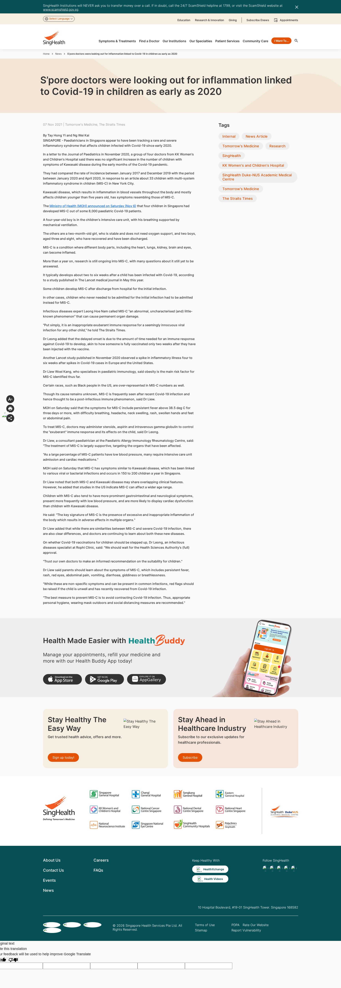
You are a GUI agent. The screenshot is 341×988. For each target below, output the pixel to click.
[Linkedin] (279, 868)
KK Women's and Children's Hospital (253, 165)
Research (277, 146)
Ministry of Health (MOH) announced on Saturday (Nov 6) (93, 206)
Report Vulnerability (246, 930)
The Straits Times (237, 198)
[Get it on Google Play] (104, 679)
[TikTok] (272, 868)
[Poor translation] (13, 960)
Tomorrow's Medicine (240, 146)
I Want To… (281, 40)
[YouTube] (294, 868)
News (58, 53)
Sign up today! (63, 757)
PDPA (235, 925)
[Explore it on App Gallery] (146, 679)
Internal (228, 136)
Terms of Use (205, 925)
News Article (257, 136)
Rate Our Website (256, 925)
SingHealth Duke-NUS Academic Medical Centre (257, 177)
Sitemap (201, 930)
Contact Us (53, 870)
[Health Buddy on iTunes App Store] (62, 679)
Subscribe (190, 757)
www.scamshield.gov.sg (60, 9)
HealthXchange (213, 869)
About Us (52, 860)
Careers (101, 860)
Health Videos (213, 879)
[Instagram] (286, 868)
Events (49, 880)
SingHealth (231, 156)
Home (46, 53)
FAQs (98, 870)
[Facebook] (265, 868)
